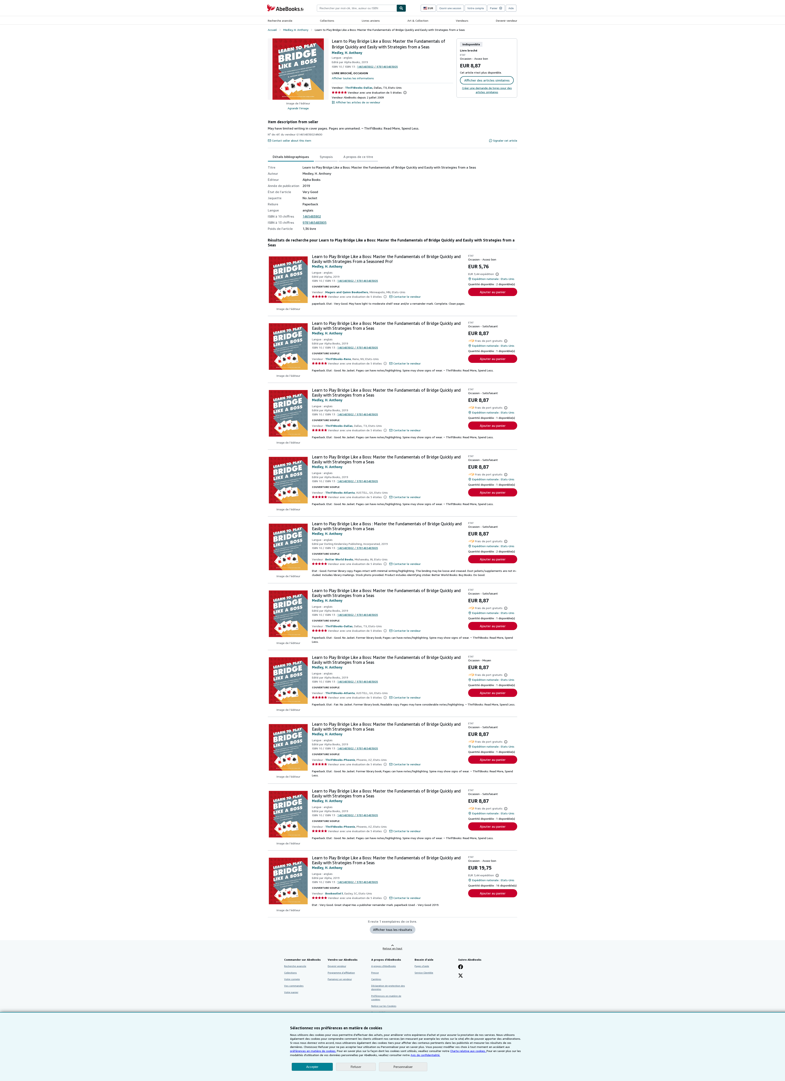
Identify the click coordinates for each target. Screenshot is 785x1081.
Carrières (376, 979)
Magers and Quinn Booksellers (346, 292)
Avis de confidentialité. (425, 1055)
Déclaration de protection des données (388, 987)
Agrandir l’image (298, 108)
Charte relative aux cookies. (468, 1051)
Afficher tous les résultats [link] (392, 930)
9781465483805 (314, 222)
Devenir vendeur (506, 20)
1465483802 (312, 216)
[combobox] (357, 8)
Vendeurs (462, 20)
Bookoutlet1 (334, 893)
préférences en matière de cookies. (313, 1051)
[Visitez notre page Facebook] (460, 967)
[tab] (291, 156)
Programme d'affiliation (341, 972)
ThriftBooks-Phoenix (340, 759)
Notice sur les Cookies (383, 1005)
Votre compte (475, 8)
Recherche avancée (280, 20)
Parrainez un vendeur (340, 979)
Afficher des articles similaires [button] (487, 80)
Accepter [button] (312, 1067)
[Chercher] (401, 8)
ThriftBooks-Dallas (358, 87)
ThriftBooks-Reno (338, 359)
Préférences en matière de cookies (386, 997)
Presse (375, 972)
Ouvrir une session (450, 8)
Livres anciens (371, 20)
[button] (298, 69)
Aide (511, 8)
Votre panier (291, 992)
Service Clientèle (424, 972)
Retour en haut (392, 948)
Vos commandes (294, 985)
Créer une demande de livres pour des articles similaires (487, 90)
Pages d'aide (422, 966)
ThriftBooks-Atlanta (340, 492)
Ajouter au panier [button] (493, 292)
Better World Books (339, 559)
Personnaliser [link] (403, 1067)
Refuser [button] (356, 1067)
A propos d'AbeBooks (383, 966)
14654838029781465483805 (377, 66)
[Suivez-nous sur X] (460, 976)
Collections (327, 20)
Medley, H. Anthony (347, 53)
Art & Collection (417, 20)
